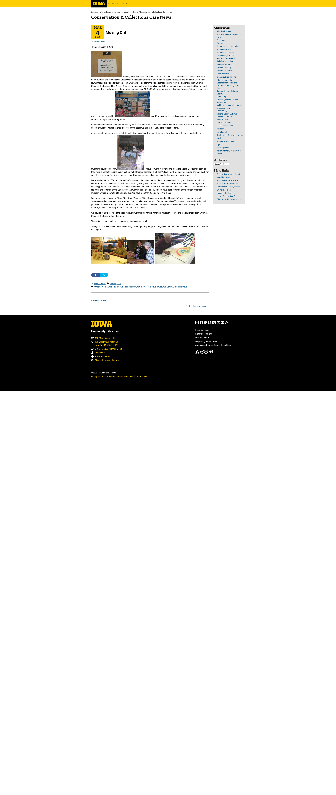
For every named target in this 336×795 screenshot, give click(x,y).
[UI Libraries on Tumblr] (214, 324)
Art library (221, 40)
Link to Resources (224, 190)
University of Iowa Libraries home (105, 12)
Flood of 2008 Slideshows (227, 184)
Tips (218, 144)
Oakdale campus (180, 287)
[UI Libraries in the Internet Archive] (197, 353)
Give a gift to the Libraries (107, 360)
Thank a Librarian (102, 356)
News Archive (222, 119)
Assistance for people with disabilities (213, 345)
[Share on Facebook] (95, 275)
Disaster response (224, 71)
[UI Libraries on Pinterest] (209, 324)
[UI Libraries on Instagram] (197, 324)
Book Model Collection (226, 52)
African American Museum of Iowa (108, 287)
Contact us (100, 352)
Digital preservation (225, 61)
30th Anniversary (224, 31)
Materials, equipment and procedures (227, 101)
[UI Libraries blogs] (226, 324)
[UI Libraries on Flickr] (222, 324)
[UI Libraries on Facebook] (201, 324)
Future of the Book (224, 193)
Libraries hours (202, 330)
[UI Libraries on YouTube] (218, 324)
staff (219, 138)
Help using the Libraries (206, 341)
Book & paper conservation (228, 46)
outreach (220, 129)
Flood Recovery (130, 287)
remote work (222, 132)
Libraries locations (203, 334)
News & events (202, 337)
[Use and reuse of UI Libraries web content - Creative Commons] (204, 353)
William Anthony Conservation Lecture (229, 152)
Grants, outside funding (226, 77)
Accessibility (141, 376)
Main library (221, 97)
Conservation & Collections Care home (156, 12)
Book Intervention (224, 49)
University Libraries (118, 3)
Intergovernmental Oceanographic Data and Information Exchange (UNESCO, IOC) (230, 84)
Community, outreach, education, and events (226, 57)
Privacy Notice (97, 376)
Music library (222, 111)
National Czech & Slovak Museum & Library (154, 287)
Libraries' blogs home (129, 12)
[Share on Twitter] (104, 275)
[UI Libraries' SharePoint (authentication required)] (211, 353)
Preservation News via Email (228, 174)
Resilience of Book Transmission (230, 135)
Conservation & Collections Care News (131, 17)
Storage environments (226, 141)
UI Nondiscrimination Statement (120, 376)
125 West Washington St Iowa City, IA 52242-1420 (106, 343)
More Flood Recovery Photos (228, 187)
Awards (220, 43)
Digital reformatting (225, 64)
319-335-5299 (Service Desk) (108, 349)
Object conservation (225, 126)
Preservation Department (227, 180)
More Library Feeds (224, 177)
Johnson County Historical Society (227, 92)
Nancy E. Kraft (100, 41)
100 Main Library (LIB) (105, 338)
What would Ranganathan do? (229, 199)
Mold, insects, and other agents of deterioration (229, 106)
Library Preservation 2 (226, 196)
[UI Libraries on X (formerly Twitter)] (205, 324)
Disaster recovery (224, 67)
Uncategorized (223, 148)
